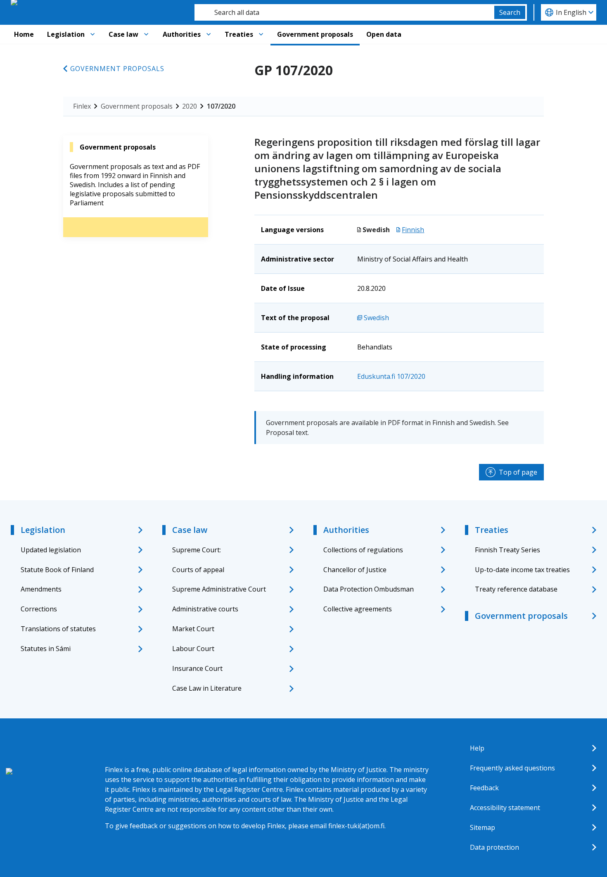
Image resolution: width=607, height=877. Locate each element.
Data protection (494, 847)
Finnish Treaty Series (507, 549)
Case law (123, 34)
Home (24, 34)
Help (477, 748)
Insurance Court (197, 668)
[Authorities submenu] (208, 34)
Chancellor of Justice (354, 569)
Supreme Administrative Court (219, 589)
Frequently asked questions (512, 767)
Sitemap (482, 827)
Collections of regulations (363, 549)
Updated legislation (51, 549)
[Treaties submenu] (261, 34)
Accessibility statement (505, 807)
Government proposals (315, 34)
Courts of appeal (198, 569)
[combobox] (344, 12)
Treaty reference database (516, 589)
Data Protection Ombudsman (368, 589)
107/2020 (221, 106)
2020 (189, 106)
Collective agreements (357, 608)
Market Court (193, 628)
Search (509, 12)
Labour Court (193, 648)
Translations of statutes (58, 628)
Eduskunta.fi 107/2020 (391, 376)
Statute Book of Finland (57, 569)
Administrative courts (205, 608)
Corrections (39, 608)
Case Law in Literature (207, 688)
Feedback (484, 787)
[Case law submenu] (146, 34)
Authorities (182, 34)
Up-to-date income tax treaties (522, 569)
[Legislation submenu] (92, 34)
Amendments (41, 589)
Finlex (82, 106)
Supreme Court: (196, 549)
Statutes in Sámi (46, 648)
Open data (383, 34)
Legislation (66, 34)
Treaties (239, 34)
